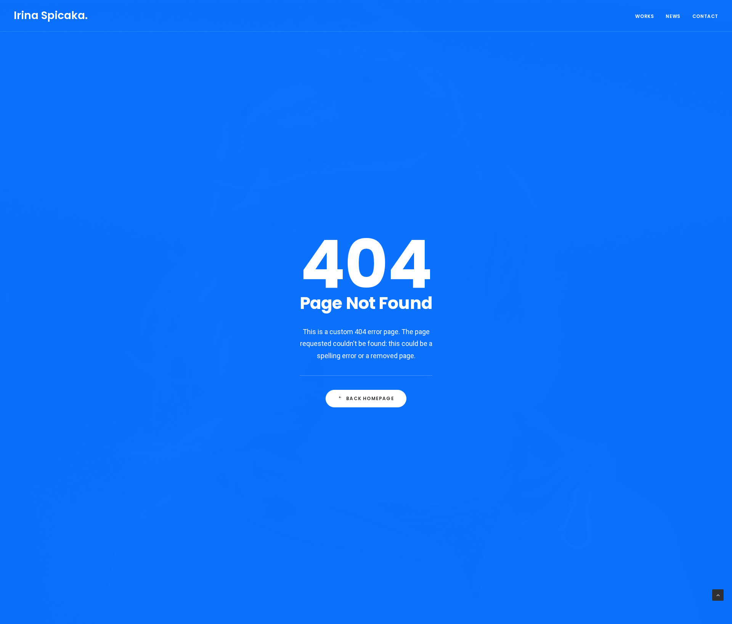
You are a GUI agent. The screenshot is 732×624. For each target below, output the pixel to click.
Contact (705, 16)
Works (644, 16)
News (673, 16)
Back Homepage (370, 398)
